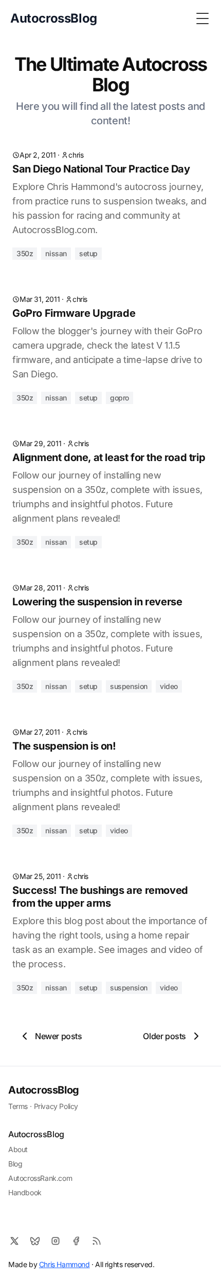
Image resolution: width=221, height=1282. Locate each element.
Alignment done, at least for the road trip (108, 457)
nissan (56, 253)
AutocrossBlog (43, 1090)
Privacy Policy (56, 1106)
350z (24, 253)
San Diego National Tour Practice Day (101, 169)
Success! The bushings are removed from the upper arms (100, 896)
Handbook (25, 1192)
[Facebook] (76, 1241)
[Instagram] (55, 1241)
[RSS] (96, 1241)
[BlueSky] (35, 1241)
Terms (18, 1106)
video (169, 686)
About (18, 1149)
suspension (129, 686)
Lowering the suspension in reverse (97, 602)
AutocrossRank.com (40, 1178)
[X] (14, 1241)
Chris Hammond (64, 1264)
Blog (15, 1163)
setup (88, 253)
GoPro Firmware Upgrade (73, 313)
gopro (119, 397)
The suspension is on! (64, 746)
